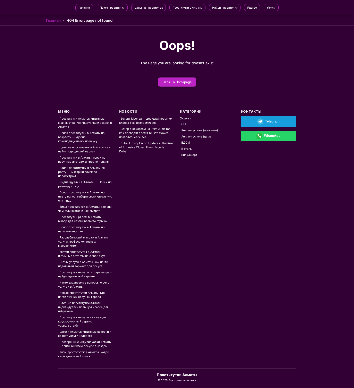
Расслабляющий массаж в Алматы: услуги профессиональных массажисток (83, 241)
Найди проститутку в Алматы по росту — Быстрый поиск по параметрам (81, 172)
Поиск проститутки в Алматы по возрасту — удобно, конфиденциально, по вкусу (81, 137)
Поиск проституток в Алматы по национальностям (81, 229)
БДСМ (185, 142)
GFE (184, 124)
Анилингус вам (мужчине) (199, 130)
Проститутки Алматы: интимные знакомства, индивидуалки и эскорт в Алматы (85, 122)
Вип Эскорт (189, 155)
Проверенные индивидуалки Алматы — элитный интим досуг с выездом (84, 344)
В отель (186, 148)
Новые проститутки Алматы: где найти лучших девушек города (81, 294)
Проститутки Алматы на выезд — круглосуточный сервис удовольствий (82, 321)
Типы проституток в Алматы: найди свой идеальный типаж (83, 354)
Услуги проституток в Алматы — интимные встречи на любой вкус (82, 254)
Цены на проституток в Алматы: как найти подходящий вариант (84, 149)
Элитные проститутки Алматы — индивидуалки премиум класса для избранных (83, 307)
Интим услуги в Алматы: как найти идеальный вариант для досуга (83, 264)
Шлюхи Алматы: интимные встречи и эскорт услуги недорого (84, 333)
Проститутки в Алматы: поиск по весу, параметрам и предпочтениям (83, 159)
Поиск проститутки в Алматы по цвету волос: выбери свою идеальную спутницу (85, 196)
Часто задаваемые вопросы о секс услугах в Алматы (83, 284)
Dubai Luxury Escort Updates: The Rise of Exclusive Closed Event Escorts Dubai (146, 147)
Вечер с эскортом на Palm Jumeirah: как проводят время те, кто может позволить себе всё (145, 133)
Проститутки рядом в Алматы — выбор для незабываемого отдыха (82, 219)
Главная (53, 20)
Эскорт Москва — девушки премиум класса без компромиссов (145, 120)
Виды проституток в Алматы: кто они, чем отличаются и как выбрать (85, 208)
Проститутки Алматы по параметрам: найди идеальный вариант (85, 274)
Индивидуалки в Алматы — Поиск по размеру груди (84, 184)
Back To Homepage (177, 82)
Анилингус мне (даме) (196, 136)
